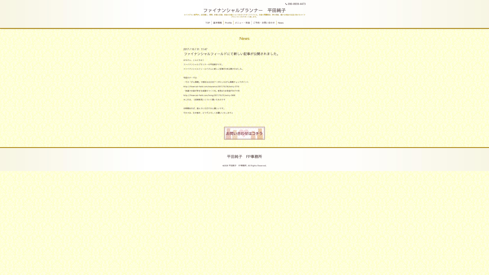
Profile (228, 22)
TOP (207, 22)
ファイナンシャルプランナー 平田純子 (244, 10)
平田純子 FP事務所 (244, 156)
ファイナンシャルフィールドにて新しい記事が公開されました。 (232, 53)
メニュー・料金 (242, 22)
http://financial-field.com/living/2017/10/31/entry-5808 (209, 95)
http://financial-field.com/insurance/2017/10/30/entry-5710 (211, 86)
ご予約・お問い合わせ (264, 22)
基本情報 (217, 22)
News (281, 22)
